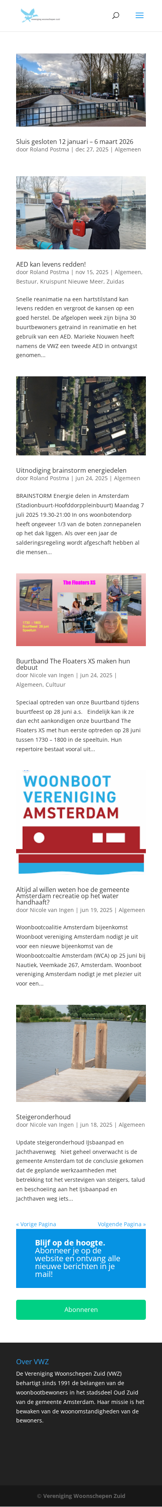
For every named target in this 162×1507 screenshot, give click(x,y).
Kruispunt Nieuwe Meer (71, 281)
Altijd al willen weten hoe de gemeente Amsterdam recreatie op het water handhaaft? (72, 895)
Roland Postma (49, 149)
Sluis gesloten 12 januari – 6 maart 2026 (74, 141)
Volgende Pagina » (122, 1224)
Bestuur (26, 281)
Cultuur (56, 684)
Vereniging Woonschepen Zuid (84, 1496)
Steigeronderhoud (43, 1117)
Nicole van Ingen (52, 675)
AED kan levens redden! (51, 264)
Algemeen (128, 149)
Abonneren (81, 1309)
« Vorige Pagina (36, 1224)
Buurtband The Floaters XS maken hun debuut (73, 664)
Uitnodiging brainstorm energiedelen (71, 470)
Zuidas (115, 281)
